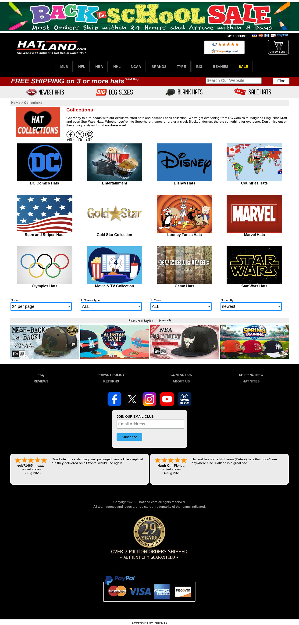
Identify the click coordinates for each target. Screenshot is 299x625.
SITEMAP (161, 623)
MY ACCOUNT (237, 36)
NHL (117, 67)
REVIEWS (41, 381)
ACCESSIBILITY (142, 623)
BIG (199, 67)
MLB (64, 67)
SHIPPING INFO (251, 375)
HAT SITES (251, 381)
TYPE (181, 67)
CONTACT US (181, 375)
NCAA (136, 67)
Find (281, 81)
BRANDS (159, 67)
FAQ (41, 375)
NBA (99, 67)
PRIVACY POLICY (111, 375)
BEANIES (220, 67)
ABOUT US (181, 381)
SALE (243, 67)
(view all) (165, 320)
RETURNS (111, 381)
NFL (81, 67)
